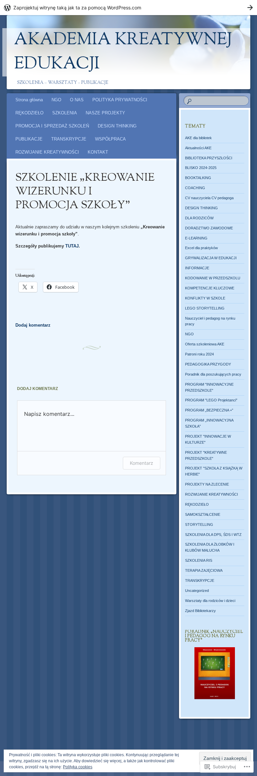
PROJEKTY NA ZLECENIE (207, 484)
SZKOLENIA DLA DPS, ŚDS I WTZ (213, 535)
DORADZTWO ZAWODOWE (209, 228)
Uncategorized (197, 591)
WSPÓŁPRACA (110, 139)
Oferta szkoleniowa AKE (204, 344)
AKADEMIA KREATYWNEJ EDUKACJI (123, 52)
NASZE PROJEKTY (105, 112)
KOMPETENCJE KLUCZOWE (209, 288)
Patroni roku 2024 (199, 354)
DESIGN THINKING (117, 125)
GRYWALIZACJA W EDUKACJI (211, 258)
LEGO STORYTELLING (205, 308)
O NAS (77, 99)
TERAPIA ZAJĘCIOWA (204, 570)
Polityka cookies (77, 767)
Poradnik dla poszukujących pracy (213, 374)
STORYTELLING (199, 524)
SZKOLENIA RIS (198, 560)
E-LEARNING (196, 238)
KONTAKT (98, 152)
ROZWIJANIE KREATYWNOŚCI (47, 152)
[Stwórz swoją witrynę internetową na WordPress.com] (128, 7)
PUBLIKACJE (28, 139)
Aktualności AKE (198, 148)
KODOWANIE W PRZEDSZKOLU (212, 278)
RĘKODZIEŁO (29, 112)
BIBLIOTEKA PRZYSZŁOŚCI (208, 158)
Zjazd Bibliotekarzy (200, 611)
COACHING (195, 188)
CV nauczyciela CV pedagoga (209, 198)
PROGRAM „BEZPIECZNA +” (209, 410)
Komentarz (141, 463)
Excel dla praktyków (201, 248)
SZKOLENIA (64, 112)
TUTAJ (72, 245)
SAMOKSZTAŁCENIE (202, 514)
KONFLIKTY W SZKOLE (205, 298)
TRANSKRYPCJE (68, 139)
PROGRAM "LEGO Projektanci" (211, 400)
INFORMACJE (197, 268)
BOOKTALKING (198, 178)
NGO (56, 99)
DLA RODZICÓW (199, 218)
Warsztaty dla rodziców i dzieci (210, 601)
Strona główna (29, 99)
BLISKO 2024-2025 (201, 168)
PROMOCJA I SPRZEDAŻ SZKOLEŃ (52, 125)
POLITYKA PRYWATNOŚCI (119, 99)
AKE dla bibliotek (198, 138)
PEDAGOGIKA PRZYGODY (208, 364)
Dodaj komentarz (33, 325)
